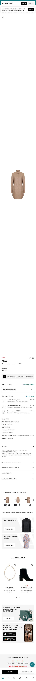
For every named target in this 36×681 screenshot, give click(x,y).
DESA (7, 419)
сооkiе (22, 10)
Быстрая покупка (26, 671)
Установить (29, 376)
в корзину (10, 671)
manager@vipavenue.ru (18, 666)
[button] (16, 597)
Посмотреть (10, 529)
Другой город (30, 396)
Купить (7, 512)
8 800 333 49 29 (18, 661)
